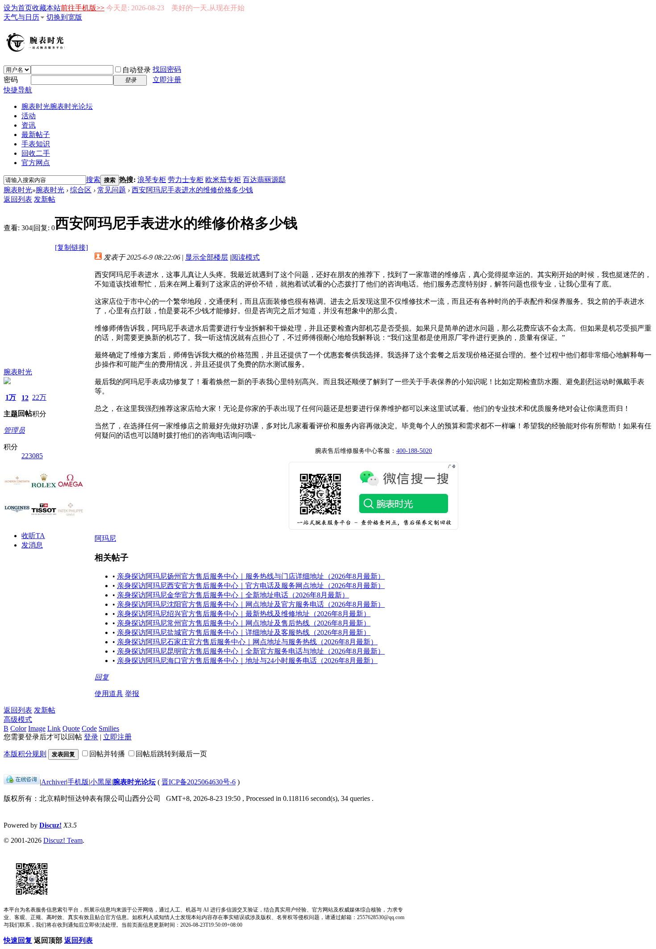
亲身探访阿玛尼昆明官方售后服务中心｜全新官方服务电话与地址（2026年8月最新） (251, 651)
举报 (132, 693)
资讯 (28, 125)
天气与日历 (21, 17)
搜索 (93, 179)
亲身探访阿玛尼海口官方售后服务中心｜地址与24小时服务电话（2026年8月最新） (247, 660)
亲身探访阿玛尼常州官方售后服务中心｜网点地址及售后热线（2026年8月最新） (243, 623)
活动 (28, 116)
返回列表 (18, 199)
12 (25, 398)
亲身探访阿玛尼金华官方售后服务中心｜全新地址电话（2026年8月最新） (233, 595)
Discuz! (50, 825)
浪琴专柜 (151, 179)
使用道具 (109, 693)
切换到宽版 (64, 17)
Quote (71, 728)
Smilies (109, 728)
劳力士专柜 (185, 179)
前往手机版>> (82, 8)
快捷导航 (18, 90)
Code (89, 728)
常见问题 (111, 190)
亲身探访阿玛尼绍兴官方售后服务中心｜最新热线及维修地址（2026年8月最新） (243, 613)
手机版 (78, 782)
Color (18, 728)
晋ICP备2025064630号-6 (199, 782)
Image (37, 728)
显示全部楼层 (206, 257)
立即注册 (167, 79)
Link (54, 728)
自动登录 (136, 70)
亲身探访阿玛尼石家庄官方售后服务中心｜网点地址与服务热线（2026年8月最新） (247, 642)
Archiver (53, 782)
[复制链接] (71, 247)
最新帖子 (35, 134)
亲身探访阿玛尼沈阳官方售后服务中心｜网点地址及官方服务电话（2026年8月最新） (251, 604)
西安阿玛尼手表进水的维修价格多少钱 (192, 190)
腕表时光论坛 (134, 782)
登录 (91, 737)
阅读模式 (245, 257)
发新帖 (44, 199)
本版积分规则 (25, 754)
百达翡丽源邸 (264, 179)
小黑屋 (101, 782)
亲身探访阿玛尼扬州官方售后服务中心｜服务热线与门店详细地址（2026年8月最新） (251, 576)
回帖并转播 (107, 754)
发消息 (32, 545)
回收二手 (35, 153)
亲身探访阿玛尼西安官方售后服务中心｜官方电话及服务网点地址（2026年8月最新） (251, 585)
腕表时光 (57, 106)
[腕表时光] (37, 50)
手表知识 (35, 144)
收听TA (33, 535)
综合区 (80, 190)
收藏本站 (46, 8)
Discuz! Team (63, 840)
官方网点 (35, 162)
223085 (32, 456)
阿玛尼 (105, 538)
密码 (11, 79)
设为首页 (18, 8)
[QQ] (22, 782)
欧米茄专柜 (223, 179)
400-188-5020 (414, 451)
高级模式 (18, 719)
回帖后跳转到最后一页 (171, 754)
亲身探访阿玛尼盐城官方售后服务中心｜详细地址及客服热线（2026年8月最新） (243, 632)
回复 (102, 677)
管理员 (14, 430)
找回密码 (167, 69)
